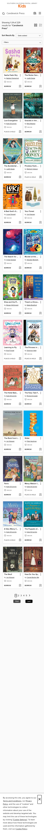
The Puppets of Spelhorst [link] (32, 529)
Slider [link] (27, 438)
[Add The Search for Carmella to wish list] (20, 268)
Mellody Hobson (32, 169)
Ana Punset (10, 351)
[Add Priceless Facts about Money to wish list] (40, 177)
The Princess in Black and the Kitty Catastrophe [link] (32, 347)
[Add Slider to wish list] (40, 449)
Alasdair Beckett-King (33, 260)
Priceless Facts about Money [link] (32, 166)
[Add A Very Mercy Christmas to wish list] (20, 540)
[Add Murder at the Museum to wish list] (40, 268)
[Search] (3, 13)
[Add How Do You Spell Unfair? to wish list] (40, 585)
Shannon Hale (31, 351)
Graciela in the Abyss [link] (32, 121)
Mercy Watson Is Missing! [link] (32, 484)
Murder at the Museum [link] (32, 257)
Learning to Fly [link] (10, 347)
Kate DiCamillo (11, 124)
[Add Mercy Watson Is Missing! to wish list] (40, 494)
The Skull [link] (8, 574)
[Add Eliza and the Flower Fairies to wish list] (20, 313)
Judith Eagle (31, 78)
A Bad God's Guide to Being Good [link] (11, 211)
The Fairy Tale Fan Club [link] (32, 393)
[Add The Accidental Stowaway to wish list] (20, 177)
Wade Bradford (32, 305)
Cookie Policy (21, 829)
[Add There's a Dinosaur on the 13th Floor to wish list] (40, 313)
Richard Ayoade (32, 396)
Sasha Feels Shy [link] (11, 75)
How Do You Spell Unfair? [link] (32, 574)
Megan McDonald (12, 305)
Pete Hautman (32, 441)
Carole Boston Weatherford (33, 577)
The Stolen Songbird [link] (32, 75)
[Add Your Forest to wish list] (40, 222)
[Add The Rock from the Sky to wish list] (20, 449)
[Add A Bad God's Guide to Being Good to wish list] (20, 222)
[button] (35, 26)
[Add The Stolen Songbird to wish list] (40, 86)
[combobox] (17, 13)
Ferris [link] (6, 484)
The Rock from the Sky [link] (11, 438)
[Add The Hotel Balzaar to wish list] (20, 404)
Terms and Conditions (12, 801)
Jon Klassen (31, 214)
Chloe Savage (11, 260)
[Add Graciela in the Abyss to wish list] (40, 131)
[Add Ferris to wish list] (20, 494)
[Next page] (29, 595)
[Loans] (35, 14)
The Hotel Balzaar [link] (11, 393)
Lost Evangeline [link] (10, 121)
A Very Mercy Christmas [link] (11, 529)
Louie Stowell (11, 214)
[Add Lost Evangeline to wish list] (20, 131)
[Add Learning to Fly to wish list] (20, 358)
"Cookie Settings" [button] (20, 819)
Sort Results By (8, 35)
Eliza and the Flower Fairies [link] (11, 302)
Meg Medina (31, 124)
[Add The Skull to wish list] (20, 585)
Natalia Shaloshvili (12, 78)
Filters (6, 42)
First (17, 601)
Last (29, 601)
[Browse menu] (40, 13)
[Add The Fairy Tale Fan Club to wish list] (40, 404)
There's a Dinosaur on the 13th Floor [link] (32, 302)
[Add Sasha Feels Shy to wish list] (20, 86)
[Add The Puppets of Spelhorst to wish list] (40, 540)
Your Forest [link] (29, 211)
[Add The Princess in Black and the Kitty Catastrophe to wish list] (40, 358)
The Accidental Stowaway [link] (11, 166)
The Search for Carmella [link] (11, 257)
